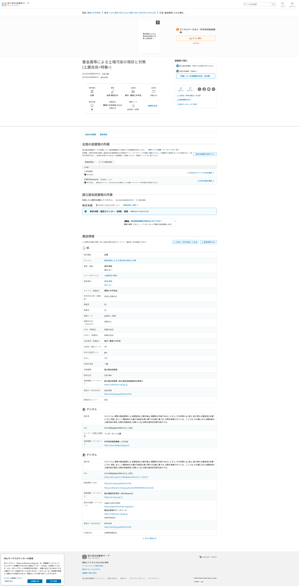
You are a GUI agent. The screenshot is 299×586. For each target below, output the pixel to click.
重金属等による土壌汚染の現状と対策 (120, 260)
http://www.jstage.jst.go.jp (115, 445)
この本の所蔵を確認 (204, 181)
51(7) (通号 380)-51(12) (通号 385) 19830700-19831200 (132, 12)
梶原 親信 (108, 281)
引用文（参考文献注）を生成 (190, 95)
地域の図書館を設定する (204, 154)
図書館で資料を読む (89, 573)
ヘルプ (282, 6)
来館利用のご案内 (129, 205)
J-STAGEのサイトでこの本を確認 (199, 173)
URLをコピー (190, 90)
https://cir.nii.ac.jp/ (112, 497)
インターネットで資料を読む (92, 566)
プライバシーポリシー (137, 578)
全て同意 (53, 581)
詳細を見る (152, 105)
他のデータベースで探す (188, 104)
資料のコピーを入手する (91, 569)
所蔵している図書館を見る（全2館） (195, 76)
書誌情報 (103, 134)
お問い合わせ (112, 578)
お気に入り (181, 90)
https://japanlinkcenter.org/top (118, 506)
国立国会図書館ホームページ (92, 578)
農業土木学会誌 (93, 12)
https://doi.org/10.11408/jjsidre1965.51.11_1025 (125, 477)
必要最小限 (35, 581)
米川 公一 (108, 284)
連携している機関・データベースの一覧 (163, 150)
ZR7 (106, 358)
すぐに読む (197, 38)
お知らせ (123, 578)
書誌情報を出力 (185, 99)
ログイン (292, 6)
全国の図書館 (90, 134)
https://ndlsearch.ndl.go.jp (116, 384)
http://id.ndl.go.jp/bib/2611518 (117, 393)
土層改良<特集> (111, 275)
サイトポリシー (154, 578)
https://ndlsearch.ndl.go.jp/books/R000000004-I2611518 (129, 487)
